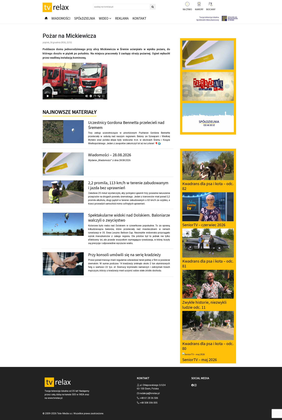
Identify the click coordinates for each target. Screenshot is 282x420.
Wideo (103, 18)
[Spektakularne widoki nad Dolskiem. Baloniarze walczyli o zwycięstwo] (63, 224)
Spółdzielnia (84, 18)
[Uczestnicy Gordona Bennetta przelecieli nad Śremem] (63, 131)
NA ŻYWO (187, 9)
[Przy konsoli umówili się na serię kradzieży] (63, 263)
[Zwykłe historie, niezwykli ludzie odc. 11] (208, 283)
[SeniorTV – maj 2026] (193, 354)
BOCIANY (210, 9)
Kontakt (139, 18)
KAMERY (199, 9)
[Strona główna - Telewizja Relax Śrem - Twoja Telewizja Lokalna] (56, 7)
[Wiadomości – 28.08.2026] (63, 163)
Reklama (122, 18)
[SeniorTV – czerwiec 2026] (208, 206)
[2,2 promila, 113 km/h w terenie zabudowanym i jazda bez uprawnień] (63, 191)
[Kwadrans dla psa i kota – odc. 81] (208, 242)
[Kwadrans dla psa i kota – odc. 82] (208, 165)
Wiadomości (60, 18)
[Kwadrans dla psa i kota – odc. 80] (208, 325)
